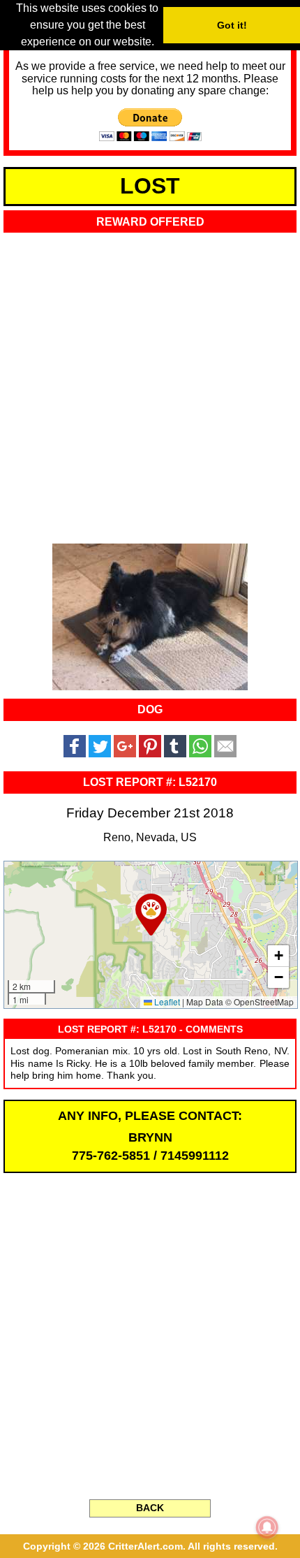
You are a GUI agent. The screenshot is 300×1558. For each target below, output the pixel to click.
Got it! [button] (232, 25)
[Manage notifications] (267, 1527)
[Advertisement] (150, 384)
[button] (151, 914)
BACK (150, 1507)
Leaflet (166, 1001)
